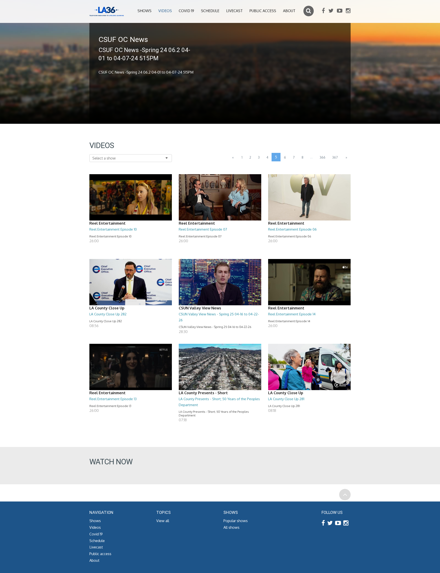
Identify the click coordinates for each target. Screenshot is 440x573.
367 (335, 157)
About (289, 10)
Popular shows (235, 520)
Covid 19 (186, 10)
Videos (165, 10)
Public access (263, 10)
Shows (144, 10)
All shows (231, 527)
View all (162, 520)
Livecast (234, 10)
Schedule (210, 10)
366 (322, 157)
